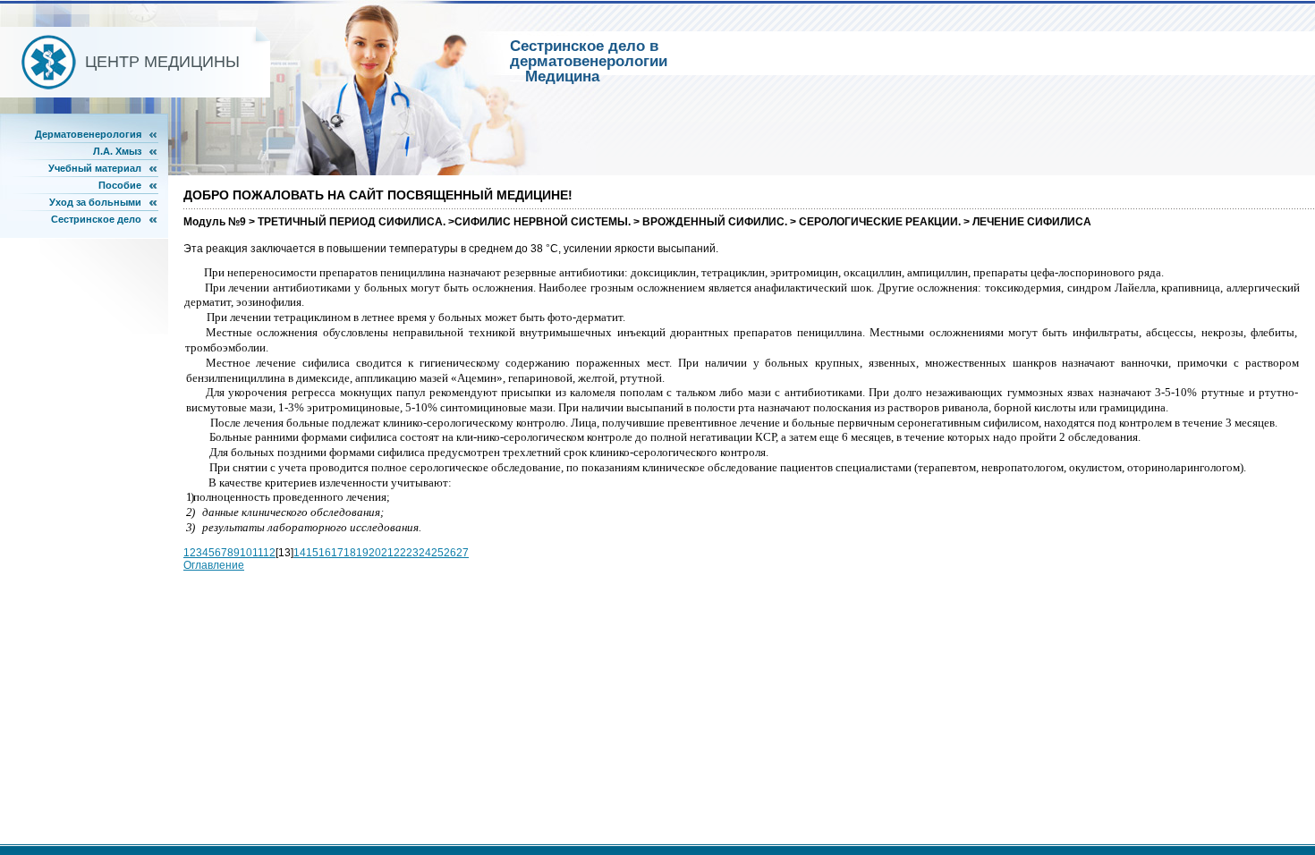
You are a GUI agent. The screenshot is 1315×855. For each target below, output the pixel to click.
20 (375, 552)
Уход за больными (95, 202)
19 (362, 552)
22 (400, 552)
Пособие (119, 185)
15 (312, 552)
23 (412, 552)
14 (299, 552)
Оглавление (213, 565)
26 (450, 552)
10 (246, 552)
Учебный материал (94, 168)
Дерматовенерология (88, 134)
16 (324, 552)
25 (437, 552)
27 (462, 552)
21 (387, 552)
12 (269, 552)
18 (350, 552)
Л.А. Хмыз (117, 151)
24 (425, 552)
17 (337, 552)
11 (257, 552)
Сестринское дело (96, 219)
